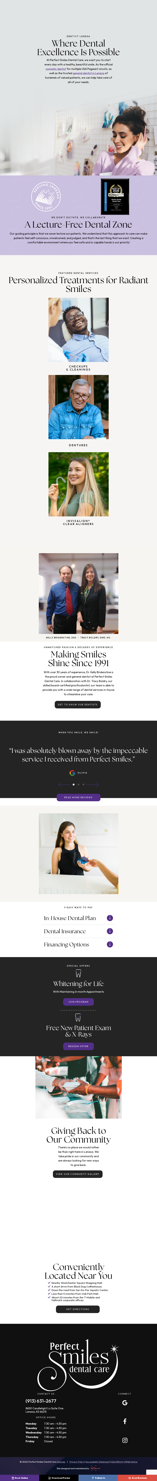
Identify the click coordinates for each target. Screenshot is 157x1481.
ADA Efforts (117, 1461)
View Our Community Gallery (78, 1174)
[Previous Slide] (64, 784)
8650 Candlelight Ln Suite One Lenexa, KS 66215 (44, 1410)
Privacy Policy (76, 1461)
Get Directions (77, 1309)
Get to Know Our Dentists (78, 704)
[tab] (73, 784)
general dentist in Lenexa (88, 73)
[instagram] (125, 1440)
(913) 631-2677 (41, 1401)
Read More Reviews (78, 797)
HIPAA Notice (130, 1461)
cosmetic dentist (56, 69)
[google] (125, 1402)
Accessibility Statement (97, 1461)
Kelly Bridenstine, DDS (61, 637)
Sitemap (61, 1461)
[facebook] (125, 1421)
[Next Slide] (92, 784)
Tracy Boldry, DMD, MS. (95, 637)
